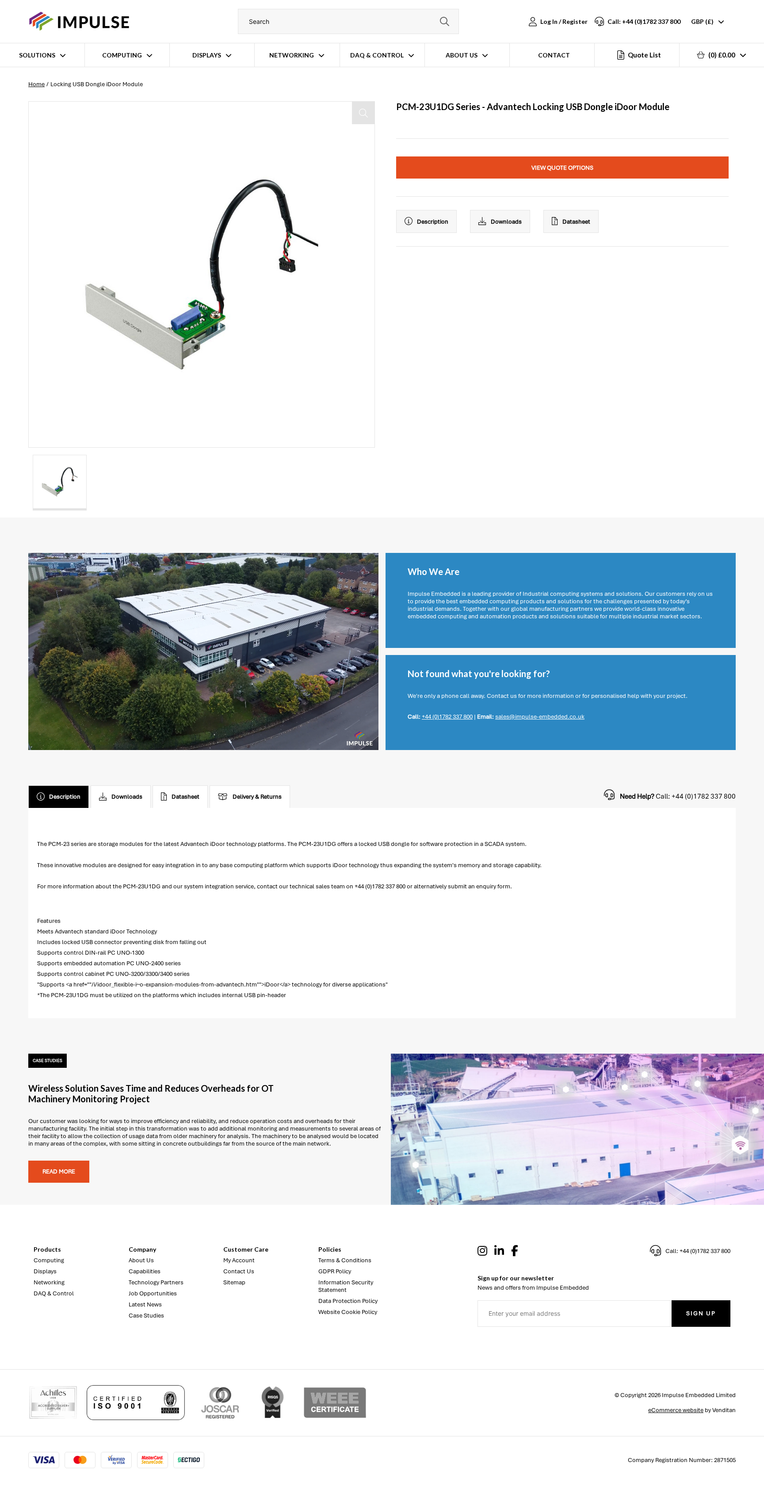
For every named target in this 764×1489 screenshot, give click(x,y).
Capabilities (144, 1271)
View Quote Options (562, 167)
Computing (122, 55)
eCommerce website (675, 1410)
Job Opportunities (153, 1293)
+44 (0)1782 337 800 (447, 716)
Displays (206, 55)
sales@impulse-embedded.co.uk (539, 716)
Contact (554, 55)
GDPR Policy (334, 1271)
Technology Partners (156, 1282)
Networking (291, 55)
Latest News (145, 1304)
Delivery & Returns (257, 796)
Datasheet (576, 221)
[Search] (444, 21)
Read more (58, 1171)
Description (432, 221)
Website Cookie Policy (347, 1312)
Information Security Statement (345, 1286)
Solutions (37, 55)
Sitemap (234, 1282)
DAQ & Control (377, 55)
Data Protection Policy (348, 1301)
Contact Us (238, 1271)
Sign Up (701, 1313)
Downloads (506, 221)
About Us (462, 55)
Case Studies (146, 1315)
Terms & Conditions (344, 1260)
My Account (239, 1260)
